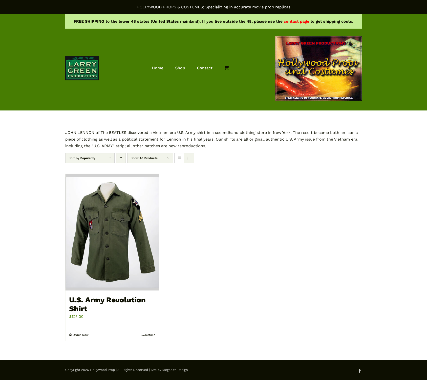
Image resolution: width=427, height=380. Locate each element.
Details (150, 335)
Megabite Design (175, 370)
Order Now (80, 335)
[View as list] (189, 158)
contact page (296, 21)
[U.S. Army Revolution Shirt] (112, 232)
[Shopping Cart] (226, 68)
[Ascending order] (121, 158)
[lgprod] (82, 58)
